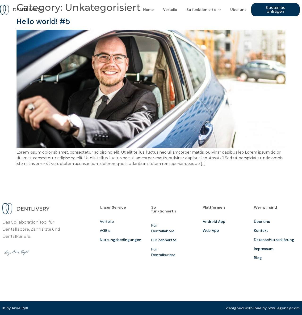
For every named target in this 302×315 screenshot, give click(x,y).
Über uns (238, 9)
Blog (258, 257)
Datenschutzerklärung (274, 239)
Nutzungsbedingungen (120, 239)
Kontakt (261, 230)
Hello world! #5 (43, 21)
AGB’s (105, 230)
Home (148, 9)
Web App (211, 230)
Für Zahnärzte (163, 239)
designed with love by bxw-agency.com (263, 308)
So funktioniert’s (201, 9)
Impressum (263, 248)
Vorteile (170, 9)
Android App (214, 221)
